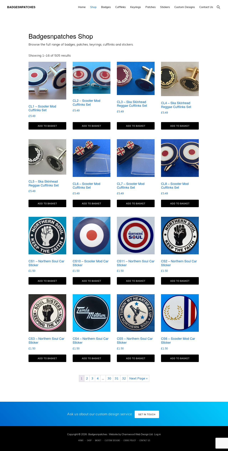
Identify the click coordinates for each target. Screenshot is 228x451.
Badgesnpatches (21, 7)
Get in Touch (147, 414)
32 (124, 378)
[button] (218, 7)
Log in (157, 434)
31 (117, 378)
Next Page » (138, 378)
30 (109, 378)
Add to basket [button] (47, 125)
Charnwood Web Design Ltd (137, 434)
